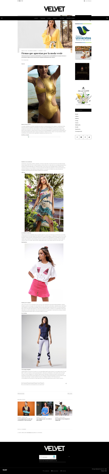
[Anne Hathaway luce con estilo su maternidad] (44, 409)
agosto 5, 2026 (24, 417)
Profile (76, 127)
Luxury (76, 122)
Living (76, 120)
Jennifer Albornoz (33, 50)
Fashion (19, 417)
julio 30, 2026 (43, 417)
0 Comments (40, 50)
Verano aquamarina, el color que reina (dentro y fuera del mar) (25, 419)
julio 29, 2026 (62, 417)
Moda (42, 383)
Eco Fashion (24, 383)
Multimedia (77, 125)
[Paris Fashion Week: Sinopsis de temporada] (63, 409)
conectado (29, 432)
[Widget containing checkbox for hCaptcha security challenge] (47, 457)
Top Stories (77, 129)
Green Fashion (31, 383)
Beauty (76, 114)
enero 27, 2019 (24, 50)
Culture (77, 116)
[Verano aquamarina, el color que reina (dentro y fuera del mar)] (26, 409)
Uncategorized (78, 131)
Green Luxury (37, 383)
